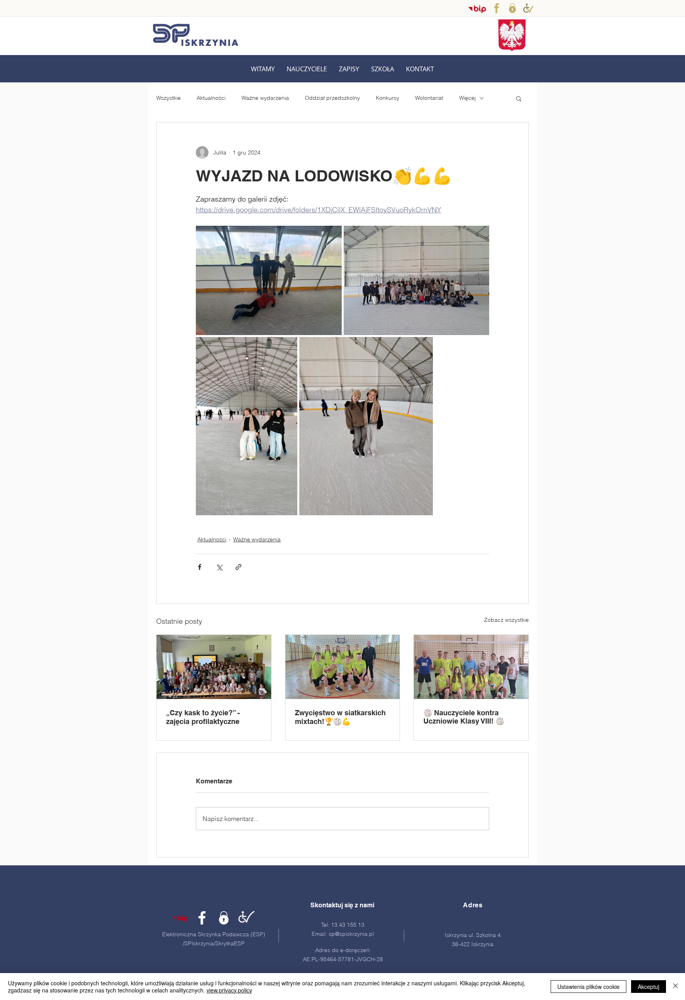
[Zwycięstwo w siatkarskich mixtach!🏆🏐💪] (342, 667)
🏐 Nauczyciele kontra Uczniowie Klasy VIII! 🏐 (463, 717)
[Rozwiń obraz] (269, 280)
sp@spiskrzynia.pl (351, 933)
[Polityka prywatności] (512, 8)
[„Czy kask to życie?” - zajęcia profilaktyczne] (214, 667)
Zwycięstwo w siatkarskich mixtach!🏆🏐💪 (340, 717)
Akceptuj (648, 986)
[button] (307, 69)
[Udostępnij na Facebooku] (199, 567)
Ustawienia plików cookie (588, 986)
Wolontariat (429, 97)
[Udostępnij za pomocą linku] (238, 567)
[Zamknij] (675, 986)
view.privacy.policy (229, 990)
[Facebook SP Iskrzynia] (496, 8)
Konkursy (387, 97)
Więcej (467, 97)
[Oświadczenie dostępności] (245, 918)
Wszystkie (168, 97)
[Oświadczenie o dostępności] (528, 8)
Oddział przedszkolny (332, 97)
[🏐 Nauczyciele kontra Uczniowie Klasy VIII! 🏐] (471, 667)
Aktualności (211, 97)
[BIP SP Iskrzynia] (477, 9)
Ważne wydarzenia (265, 97)
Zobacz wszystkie (506, 619)
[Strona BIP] (180, 918)
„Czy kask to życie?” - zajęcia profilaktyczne (203, 717)
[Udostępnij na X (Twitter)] (219, 567)
